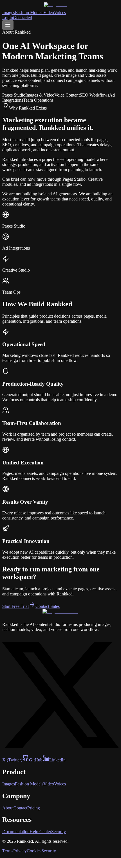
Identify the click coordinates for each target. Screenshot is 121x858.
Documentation (16, 831)
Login (7, 17)
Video (48, 12)
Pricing (33, 807)
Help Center (40, 831)
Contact (20, 807)
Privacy (20, 850)
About (8, 807)
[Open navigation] (8, 25)
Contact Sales (47, 606)
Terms (7, 850)
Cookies (34, 850)
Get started (22, 17)
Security (58, 831)
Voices (60, 12)
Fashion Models (29, 12)
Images (8, 12)
